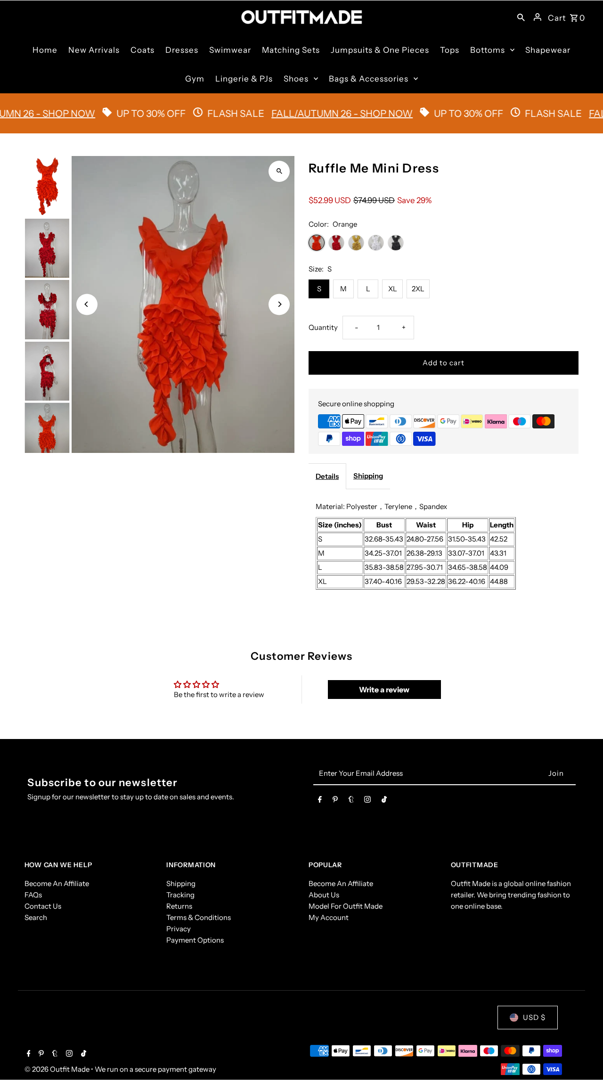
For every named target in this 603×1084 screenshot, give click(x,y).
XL (392, 288)
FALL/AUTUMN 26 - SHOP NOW (321, 113)
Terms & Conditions (198, 917)
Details (327, 476)
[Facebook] (320, 801)
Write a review (384, 689)
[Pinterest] (335, 801)
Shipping (368, 475)
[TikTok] (384, 801)
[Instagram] (367, 801)
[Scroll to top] (583, 1059)
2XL (418, 288)
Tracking (180, 894)
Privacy (178, 928)
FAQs (33, 894)
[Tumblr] (351, 801)
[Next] (279, 304)
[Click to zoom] (279, 171)
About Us (324, 894)
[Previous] (87, 304)
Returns (179, 906)
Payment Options (195, 940)
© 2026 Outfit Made (57, 1069)
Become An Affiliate (56, 883)
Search (35, 917)
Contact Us (42, 906)
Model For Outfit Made (346, 906)
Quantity (323, 327)
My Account (329, 917)
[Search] (521, 17)
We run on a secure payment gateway (155, 1069)
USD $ (534, 1017)
